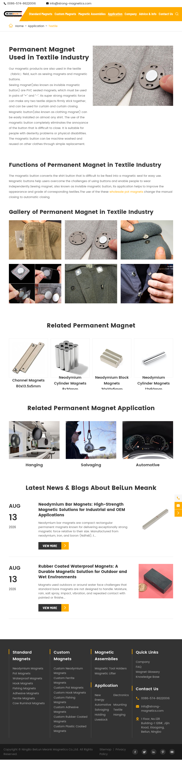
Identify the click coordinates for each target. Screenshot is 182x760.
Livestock (101, 719)
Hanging (34, 465)
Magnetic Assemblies (92, 14)
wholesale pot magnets (126, 192)
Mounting (120, 704)
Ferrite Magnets (24, 698)
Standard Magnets (40, 14)
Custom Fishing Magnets (64, 700)
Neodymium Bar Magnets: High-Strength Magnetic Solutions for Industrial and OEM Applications (81, 509)
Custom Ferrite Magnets (64, 680)
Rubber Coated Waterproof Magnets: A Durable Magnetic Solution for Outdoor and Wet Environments (82, 571)
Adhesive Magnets (26, 693)
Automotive (148, 465)
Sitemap (105, 749)
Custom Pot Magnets (68, 687)
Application (115, 14)
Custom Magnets (65, 14)
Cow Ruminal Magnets (29, 703)
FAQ (138, 667)
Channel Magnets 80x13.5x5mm (28, 383)
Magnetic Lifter (105, 673)
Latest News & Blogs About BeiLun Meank (91, 488)
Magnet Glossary (148, 672)
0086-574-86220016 (21, 3)
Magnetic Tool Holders (111, 668)
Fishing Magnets (24, 688)
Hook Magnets (23, 683)
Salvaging (91, 465)
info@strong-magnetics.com (70, 3)
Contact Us (166, 14)
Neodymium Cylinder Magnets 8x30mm (70, 383)
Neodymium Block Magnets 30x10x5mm (112, 383)
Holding (100, 714)
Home (19, 26)
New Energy (99, 697)
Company (131, 14)
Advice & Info (147, 14)
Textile (53, 26)
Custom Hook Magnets (70, 692)
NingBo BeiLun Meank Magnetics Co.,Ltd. (50, 749)
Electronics (121, 695)
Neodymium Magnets (28, 668)
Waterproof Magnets (27, 678)
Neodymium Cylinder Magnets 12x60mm (153, 383)
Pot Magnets (21, 673)
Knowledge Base (147, 677)
